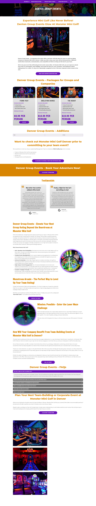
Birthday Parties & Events (50, 1)
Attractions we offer (62, 1)
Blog (71, 1)
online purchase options (36, 1)
